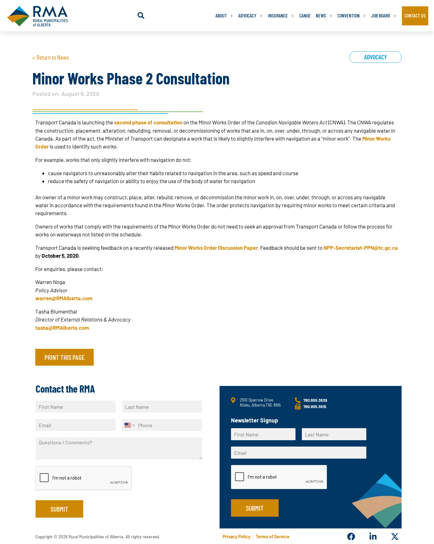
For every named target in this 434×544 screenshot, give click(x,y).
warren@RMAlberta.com (63, 298)
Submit (59, 509)
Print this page (64, 357)
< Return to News (50, 57)
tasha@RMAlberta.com (62, 327)
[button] (141, 15)
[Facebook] (351, 537)
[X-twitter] (395, 537)
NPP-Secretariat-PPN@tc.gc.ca (360, 247)
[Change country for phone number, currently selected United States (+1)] (129, 425)
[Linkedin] (373, 537)
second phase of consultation (148, 122)
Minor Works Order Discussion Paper (216, 247)
